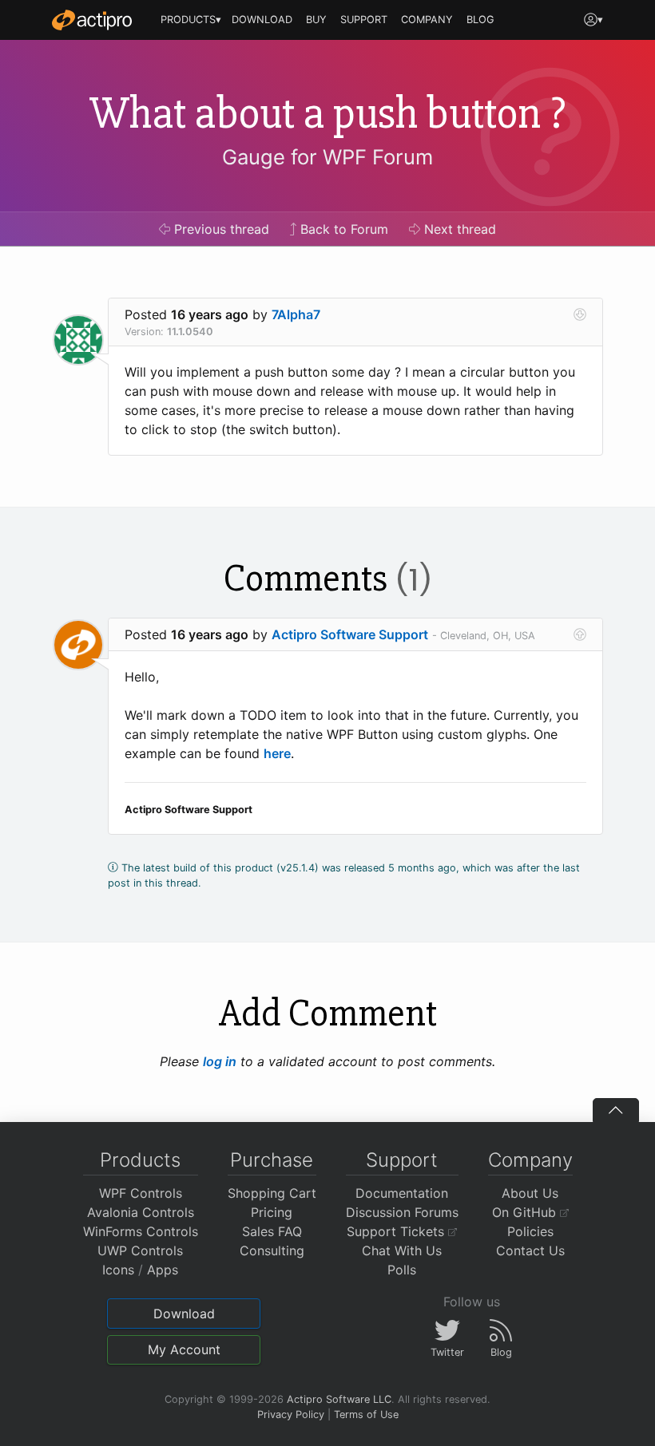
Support (402, 1159)
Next (458, 229)
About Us (530, 1193)
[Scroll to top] (616, 1110)
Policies (530, 1231)
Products (140, 1159)
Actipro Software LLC (339, 1399)
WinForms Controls (140, 1231)
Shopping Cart (272, 1193)
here (277, 753)
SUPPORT (363, 20)
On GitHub (526, 1212)
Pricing (271, 1212)
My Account (184, 1349)
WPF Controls (140, 1193)
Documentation (401, 1193)
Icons (118, 1270)
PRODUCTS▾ (191, 20)
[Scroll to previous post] (580, 634)
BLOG (480, 20)
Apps (162, 1270)
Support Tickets (397, 1231)
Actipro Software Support (350, 634)
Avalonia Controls (140, 1212)
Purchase (271, 1159)
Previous (219, 229)
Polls (401, 1270)
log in (219, 1061)
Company (530, 1159)
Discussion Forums (402, 1212)
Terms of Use (366, 1414)
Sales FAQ (272, 1231)
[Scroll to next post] (580, 314)
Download (184, 1314)
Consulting (272, 1250)
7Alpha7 (296, 314)
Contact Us (530, 1250)
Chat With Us (402, 1250)
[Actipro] (92, 20)
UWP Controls (140, 1250)
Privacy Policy (290, 1414)
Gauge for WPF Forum (327, 156)
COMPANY (427, 20)
